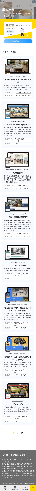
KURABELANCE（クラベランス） (18, 81)
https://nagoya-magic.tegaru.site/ (17, 304)
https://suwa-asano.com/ (17, 214)
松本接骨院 (18, 172)
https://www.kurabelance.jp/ (17, 76)
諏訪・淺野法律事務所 (18, 217)
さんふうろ (18, 404)
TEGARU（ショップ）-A (23, 93)
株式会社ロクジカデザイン (18, 124)
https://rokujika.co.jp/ (17, 121)
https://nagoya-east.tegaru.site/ (17, 353)
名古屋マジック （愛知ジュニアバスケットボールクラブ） (18, 309)
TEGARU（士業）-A (22, 233)
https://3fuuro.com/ (17, 401)
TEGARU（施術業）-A (22, 185)
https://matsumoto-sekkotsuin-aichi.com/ (17, 169)
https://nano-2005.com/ (17, 262)
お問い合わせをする (18, 41)
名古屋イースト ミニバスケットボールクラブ (18, 358)
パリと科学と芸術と (18, 265)
